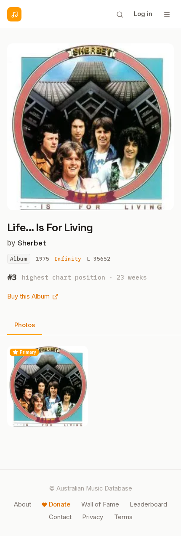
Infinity (67, 258)
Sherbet (32, 243)
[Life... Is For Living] (47, 386)
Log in (143, 14)
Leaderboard (148, 504)
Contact (60, 517)
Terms (123, 517)
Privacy (92, 517)
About (22, 504)
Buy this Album (28, 296)
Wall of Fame (100, 504)
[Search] (119, 14)
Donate (59, 504)
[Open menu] (167, 14)
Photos (24, 325)
